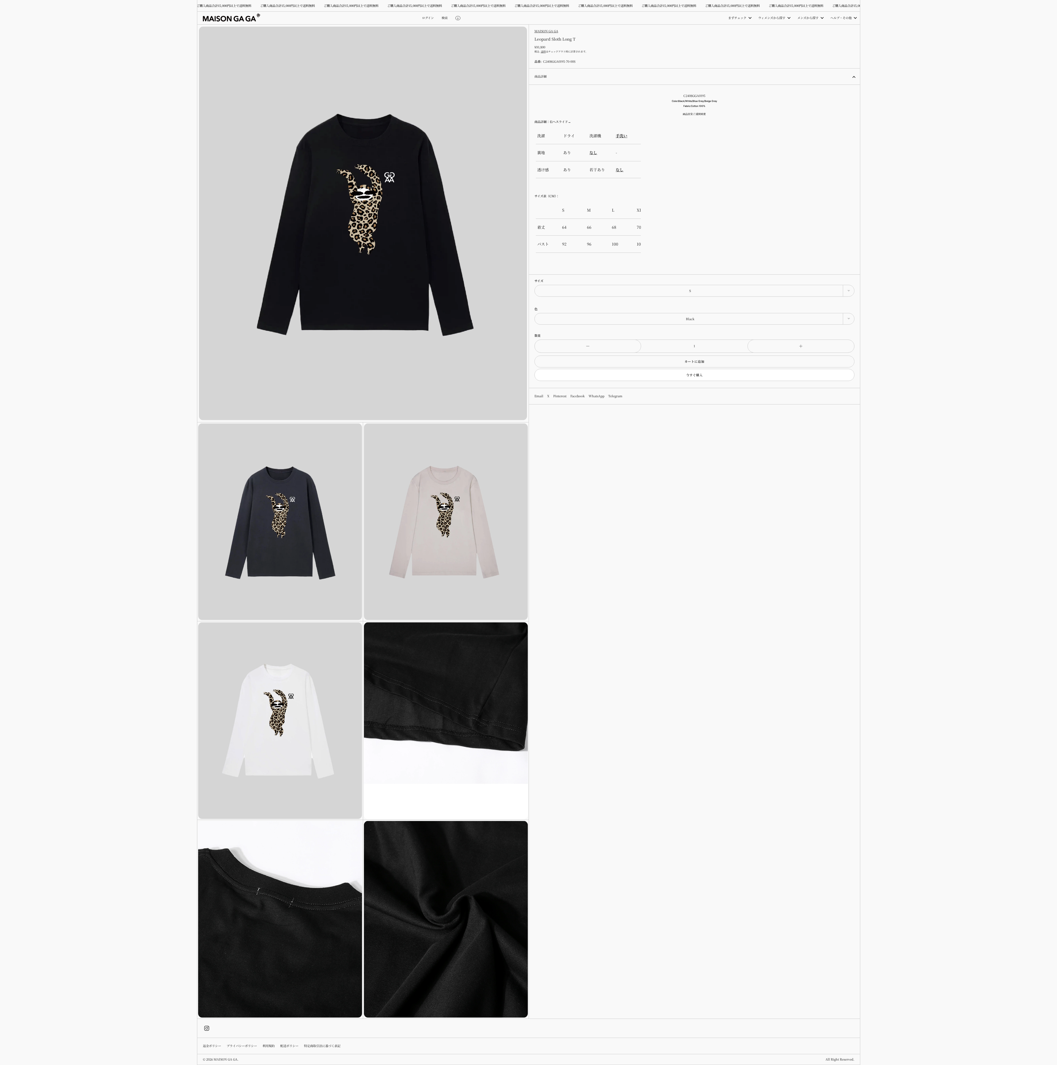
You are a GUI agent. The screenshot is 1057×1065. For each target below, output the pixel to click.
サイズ (538, 280)
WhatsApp (596, 396)
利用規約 (269, 1045)
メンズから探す (808, 17)
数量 (537, 335)
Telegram (615, 396)
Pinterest (559, 396)
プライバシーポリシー (242, 1045)
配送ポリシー (289, 1045)
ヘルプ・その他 (841, 17)
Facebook (577, 396)
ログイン (428, 17)
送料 (543, 51)
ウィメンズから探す (771, 17)
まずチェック (737, 17)
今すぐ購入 (694, 375)
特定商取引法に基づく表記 (322, 1045)
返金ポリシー (212, 1045)
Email (538, 396)
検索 (445, 17)
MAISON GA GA (546, 31)
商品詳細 (540, 76)
